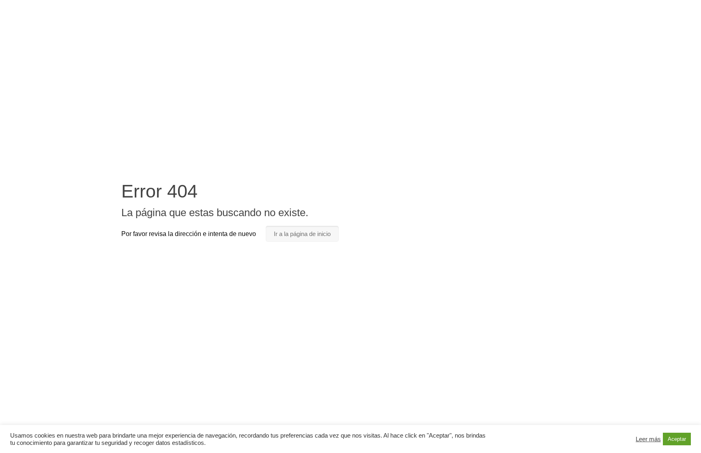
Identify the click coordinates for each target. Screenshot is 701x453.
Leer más (648, 439)
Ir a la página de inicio (302, 233)
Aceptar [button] (677, 439)
